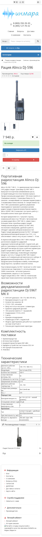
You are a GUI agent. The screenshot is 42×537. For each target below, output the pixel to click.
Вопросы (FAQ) (11, 481)
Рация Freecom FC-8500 (11, 448)
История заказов (12, 523)
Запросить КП (21, 150)
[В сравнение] (37, 137)
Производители (12, 511)
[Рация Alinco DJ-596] (21, 100)
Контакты (9, 476)
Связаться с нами (12, 501)
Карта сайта (10, 491)
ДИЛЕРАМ (9, 486)
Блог (7, 473)
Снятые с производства (31, 60)
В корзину (15, 160)
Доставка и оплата (13, 489)
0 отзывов (15, 76)
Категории (7, 55)
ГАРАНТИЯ (10, 484)
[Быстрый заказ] (33, 160)
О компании (10, 479)
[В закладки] (33, 137)
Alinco (16, 74)
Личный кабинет (12, 521)
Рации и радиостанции (13, 60)
